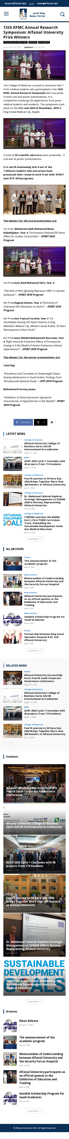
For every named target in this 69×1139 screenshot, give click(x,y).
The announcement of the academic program (40, 562)
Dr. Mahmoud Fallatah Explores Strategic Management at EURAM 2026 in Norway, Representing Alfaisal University (44, 501)
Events (33, 42)
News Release (28, 1021)
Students (44, 42)
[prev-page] (5, 744)
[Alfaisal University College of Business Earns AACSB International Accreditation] (12, 446)
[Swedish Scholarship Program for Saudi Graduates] (12, 619)
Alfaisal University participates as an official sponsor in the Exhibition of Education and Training (43, 601)
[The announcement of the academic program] (12, 564)
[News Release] (10, 1025)
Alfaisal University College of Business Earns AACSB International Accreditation (42, 446)
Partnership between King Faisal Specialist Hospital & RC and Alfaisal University (44, 637)
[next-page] (11, 744)
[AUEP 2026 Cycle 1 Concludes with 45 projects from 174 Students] (12, 464)
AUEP (26, 458)
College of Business (33, 440)
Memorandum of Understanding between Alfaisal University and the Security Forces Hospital (44, 581)
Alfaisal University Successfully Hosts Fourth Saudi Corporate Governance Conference (43, 678)
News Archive (30, 575)
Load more (33, 539)
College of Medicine (15, 42)
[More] (51, 422)
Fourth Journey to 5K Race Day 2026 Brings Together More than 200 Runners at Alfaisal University (44, 481)
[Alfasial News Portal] (34, 14)
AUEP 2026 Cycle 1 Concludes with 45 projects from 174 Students (44, 463)
